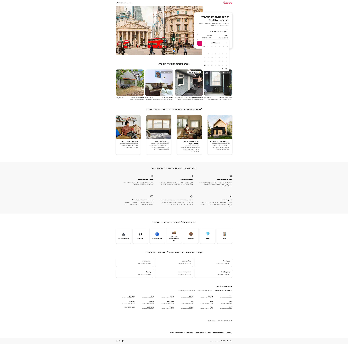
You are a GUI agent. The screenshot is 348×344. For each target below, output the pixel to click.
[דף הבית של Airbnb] (227, 3)
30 (226, 69)
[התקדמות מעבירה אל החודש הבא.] (205, 42)
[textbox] (221, 38)
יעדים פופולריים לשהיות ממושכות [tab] (223, 290)
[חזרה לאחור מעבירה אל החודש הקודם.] (226, 42)
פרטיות (217, 341)
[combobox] (213, 31)
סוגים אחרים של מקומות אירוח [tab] (187, 290)
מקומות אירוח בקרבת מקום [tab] (205, 290)
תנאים (212, 341)
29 (205, 65)
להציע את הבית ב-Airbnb (124, 3)
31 (222, 69)
